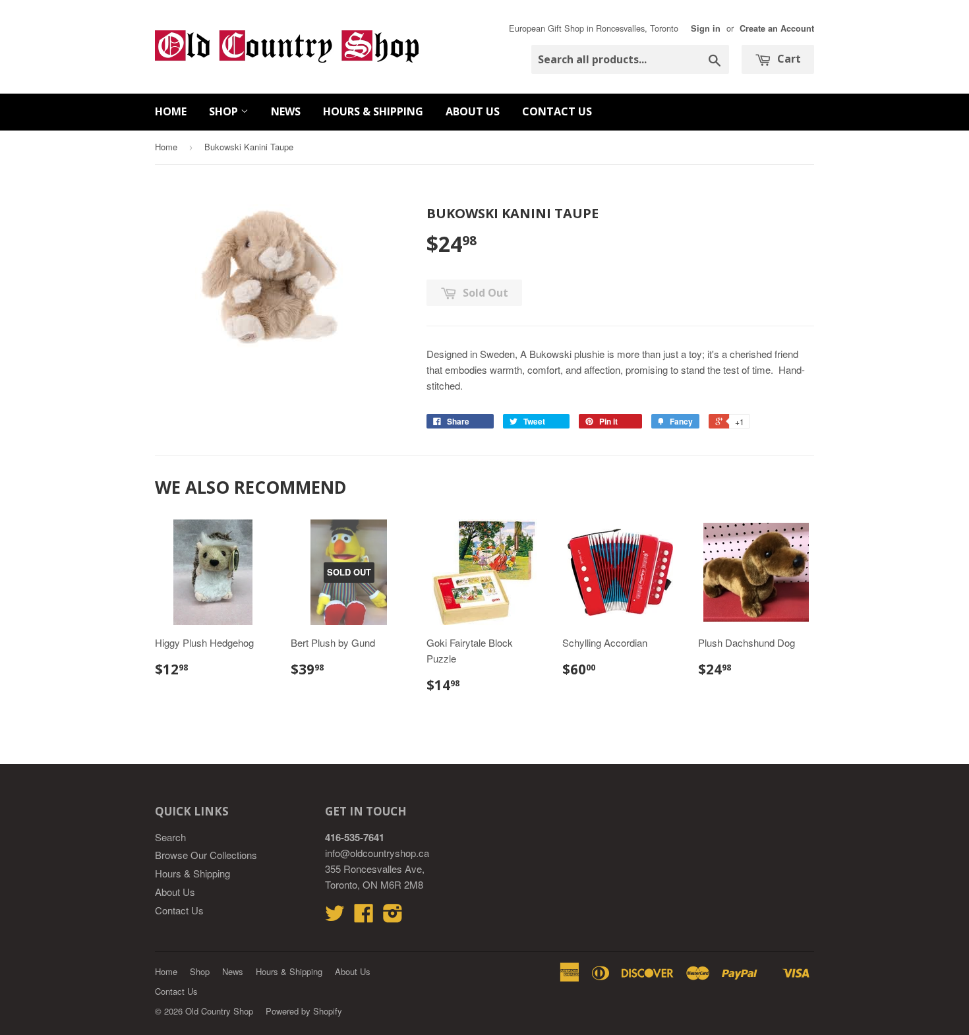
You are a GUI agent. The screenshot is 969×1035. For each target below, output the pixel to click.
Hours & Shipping (373, 111)
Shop (225, 111)
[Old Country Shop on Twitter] (335, 917)
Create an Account (777, 28)
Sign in (705, 28)
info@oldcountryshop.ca (377, 853)
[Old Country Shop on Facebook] (364, 917)
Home (171, 111)
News (286, 111)
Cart (788, 58)
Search (170, 837)
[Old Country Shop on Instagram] (393, 917)
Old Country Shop (219, 1011)
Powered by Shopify (304, 1011)
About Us (473, 111)
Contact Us (557, 111)
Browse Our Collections (206, 855)
